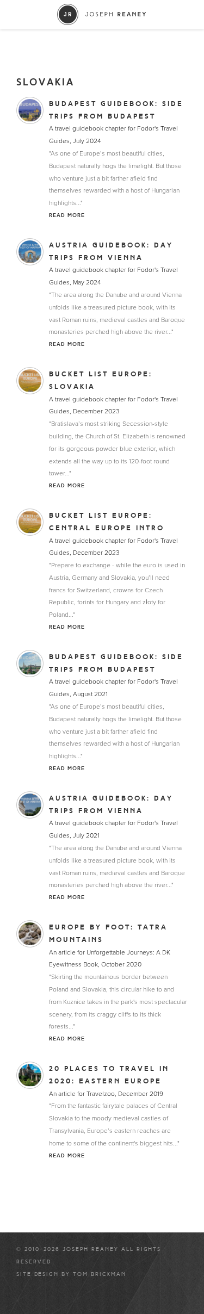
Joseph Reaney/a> (102, 14)
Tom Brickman (99, 1274)
